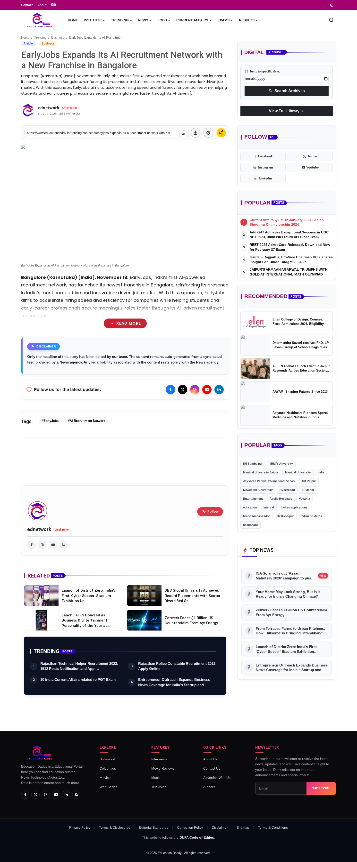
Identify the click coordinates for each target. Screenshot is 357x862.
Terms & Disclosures (114, 827)
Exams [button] (224, 20)
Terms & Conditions (273, 827)
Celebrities (108, 768)
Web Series (108, 787)
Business (57, 37)
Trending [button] (120, 20)
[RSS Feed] (63, 545)
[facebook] (31, 545)
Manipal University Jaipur (260, 472)
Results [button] (247, 20)
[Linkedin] (219, 389)
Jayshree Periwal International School (269, 481)
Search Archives (287, 91)
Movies (105, 778)
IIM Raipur (309, 481)
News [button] (143, 20)
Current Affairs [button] (192, 20)
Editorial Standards (153, 827)
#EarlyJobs (50, 421)
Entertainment (253, 498)
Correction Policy (190, 827)
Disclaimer (220, 827)
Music (155, 778)
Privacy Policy (79, 827)
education (250, 507)
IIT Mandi (308, 490)
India (321, 472)
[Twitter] (182, 389)
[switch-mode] (332, 5)
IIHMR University (281, 463)
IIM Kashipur (285, 516)
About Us (210, 759)
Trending (40, 37)
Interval (269, 507)
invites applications (294, 507)
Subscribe (321, 788)
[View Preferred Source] (208, 132)
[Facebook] (170, 389)
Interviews (159, 759)
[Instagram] (195, 389)
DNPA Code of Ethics (196, 837)
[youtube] (53, 545)
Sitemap (243, 827)
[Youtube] (207, 389)
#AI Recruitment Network (86, 421)
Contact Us (211, 768)
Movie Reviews (162, 768)
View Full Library (286, 111)
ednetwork (39, 529)
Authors (209, 787)
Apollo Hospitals (281, 498)
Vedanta (304, 498)
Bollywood (107, 759)
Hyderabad (287, 490)
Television (158, 787)
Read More (125, 323)
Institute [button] (93, 20)
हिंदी (53, 5)
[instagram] (42, 545)
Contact (27, 5)
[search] (331, 20)
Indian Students (311, 516)
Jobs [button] (162, 20)
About (41, 5)
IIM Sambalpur (253, 463)
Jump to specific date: (262, 71)
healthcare (250, 525)
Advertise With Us (216, 778)
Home (73, 20)
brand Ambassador (256, 516)
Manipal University (298, 472)
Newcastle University (258, 490)
